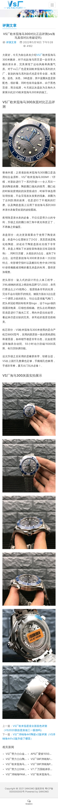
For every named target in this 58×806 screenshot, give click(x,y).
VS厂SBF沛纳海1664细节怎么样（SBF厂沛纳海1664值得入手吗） (42, 759)
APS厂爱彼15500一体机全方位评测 (42, 753)
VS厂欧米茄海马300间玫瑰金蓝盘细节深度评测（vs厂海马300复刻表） (42, 774)
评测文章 (11, 42)
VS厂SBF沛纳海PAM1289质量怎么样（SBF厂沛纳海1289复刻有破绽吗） (42, 764)
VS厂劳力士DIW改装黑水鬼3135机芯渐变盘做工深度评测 (17, 769)
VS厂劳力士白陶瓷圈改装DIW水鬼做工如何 (17, 759)
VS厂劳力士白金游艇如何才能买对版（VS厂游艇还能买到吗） (17, 753)
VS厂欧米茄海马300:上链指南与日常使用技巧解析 (17, 764)
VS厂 (39, 54)
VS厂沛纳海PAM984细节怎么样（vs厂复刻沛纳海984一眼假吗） (17, 774)
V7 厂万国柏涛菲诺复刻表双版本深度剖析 (42, 769)
